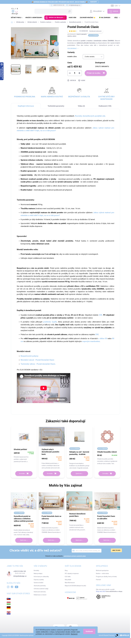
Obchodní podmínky (40, 585)
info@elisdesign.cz (19, 576)
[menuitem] (17, 17)
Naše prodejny (38, 573)
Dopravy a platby (39, 579)
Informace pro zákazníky (41, 576)
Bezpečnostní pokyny (29, 356)
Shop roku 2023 (100, 591)
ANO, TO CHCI (116, 550)
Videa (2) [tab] (81, 106)
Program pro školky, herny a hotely (106, 576)
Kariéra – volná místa (102, 573)
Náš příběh (68, 579)
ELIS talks (68, 576)
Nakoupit (93, 2)
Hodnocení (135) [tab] (105, 106)
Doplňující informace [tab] (26, 106)
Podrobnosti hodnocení (95, 31)
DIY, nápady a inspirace (72, 573)
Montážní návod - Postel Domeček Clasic (37, 360)
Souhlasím (89, 631)
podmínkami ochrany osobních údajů (75, 556)
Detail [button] (79, 473)
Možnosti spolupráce (102, 570)
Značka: (71, 36)
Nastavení (74, 634)
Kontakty (36, 570)
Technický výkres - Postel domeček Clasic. (38, 364)
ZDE (97, 334)
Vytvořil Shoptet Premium (106, 635)
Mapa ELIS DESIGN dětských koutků (75, 585)
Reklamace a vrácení (40, 595)
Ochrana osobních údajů (41, 588)
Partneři (98, 579)
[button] (24, 457)
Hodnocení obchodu (40, 591)
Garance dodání (38, 582)
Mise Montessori (70, 582)
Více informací (72, 48)
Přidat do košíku (93, 73)
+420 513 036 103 (19, 571)
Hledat (70, 11)
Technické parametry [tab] (56, 106)
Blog (66, 570)
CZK (116, 6)
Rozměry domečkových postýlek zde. (90, 116)
